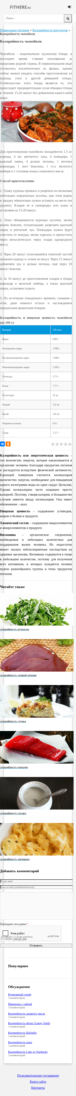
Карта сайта (38, 1081)
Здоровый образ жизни (20, 7)
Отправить (36, 945)
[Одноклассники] (8, 443)
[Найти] (68, 18)
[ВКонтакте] (2, 443)
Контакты (38, 1087)
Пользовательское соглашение (38, 1075)
